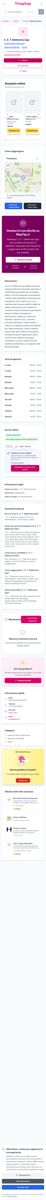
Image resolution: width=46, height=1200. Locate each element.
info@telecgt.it (14, 719)
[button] (23, 177)
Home (6, 21)
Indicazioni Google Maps (14, 206)
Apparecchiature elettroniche (14, 44)
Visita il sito (12, 713)
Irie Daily (28, 121)
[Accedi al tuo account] (41, 3)
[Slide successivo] (38, 114)
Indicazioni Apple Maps (32, 206)
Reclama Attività (24, 260)
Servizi (16, 21)
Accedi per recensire (32, 619)
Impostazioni (24, 1175)
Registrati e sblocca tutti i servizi (25, 468)
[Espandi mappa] (37, 158)
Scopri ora (23, 780)
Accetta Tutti (23, 1187)
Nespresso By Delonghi (11, 122)
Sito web (24, 66)
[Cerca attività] (41, 12)
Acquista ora (14, 131)
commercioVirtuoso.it (14, 134)
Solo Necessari (23, 1181)
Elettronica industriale (12, 47)
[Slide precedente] (8, 114)
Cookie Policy (12, 1196)
